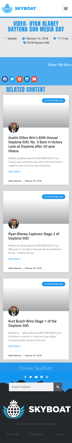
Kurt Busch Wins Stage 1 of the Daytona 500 (32, 323)
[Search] (57, 387)
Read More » (14, 171)
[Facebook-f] (25, 377)
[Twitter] (30, 377)
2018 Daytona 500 (38, 42)
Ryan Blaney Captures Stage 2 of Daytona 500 (33, 236)
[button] (66, 8)
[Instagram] (47, 377)
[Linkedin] (41, 377)
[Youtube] (36, 377)
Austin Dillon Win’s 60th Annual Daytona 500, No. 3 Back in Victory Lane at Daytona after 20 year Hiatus (35, 144)
